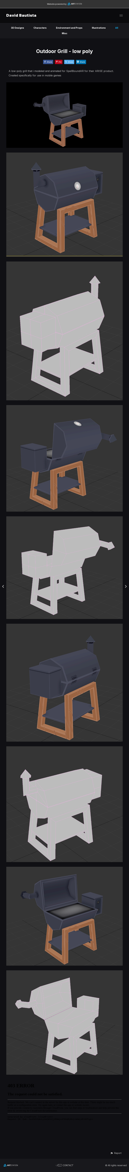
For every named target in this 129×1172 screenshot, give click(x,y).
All (116, 27)
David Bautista (21, 15)
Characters (40, 27)
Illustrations (99, 27)
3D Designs (17, 27)
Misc (64, 33)
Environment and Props (69, 27)
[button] (116, 1153)
